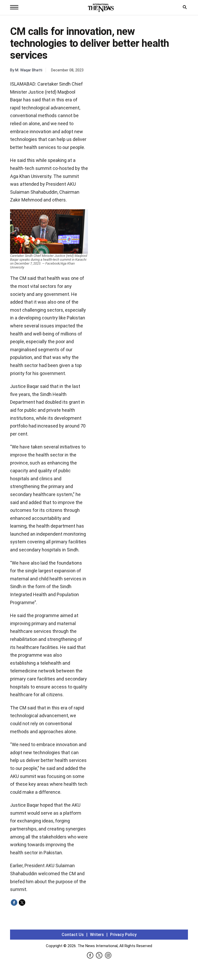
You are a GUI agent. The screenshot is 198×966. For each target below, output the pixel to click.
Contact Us (73, 934)
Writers (97, 934)
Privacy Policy (123, 934)
